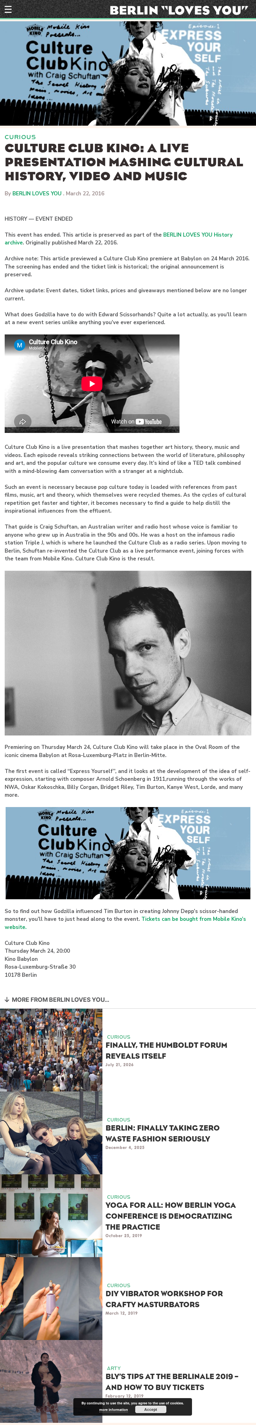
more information (113, 1409)
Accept (150, 1409)
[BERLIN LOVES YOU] (181, 10)
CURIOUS (20, 137)
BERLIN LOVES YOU (37, 193)
